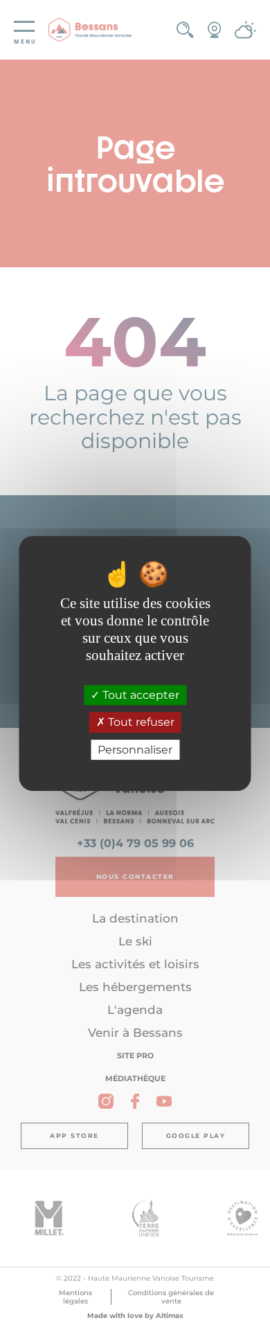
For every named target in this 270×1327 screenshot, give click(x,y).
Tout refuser (139, 722)
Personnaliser (135, 749)
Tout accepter (139, 695)
